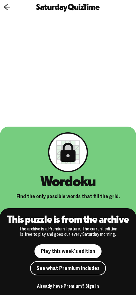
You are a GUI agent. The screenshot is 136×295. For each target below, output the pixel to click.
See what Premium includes (68, 268)
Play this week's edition (68, 251)
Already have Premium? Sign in (68, 286)
